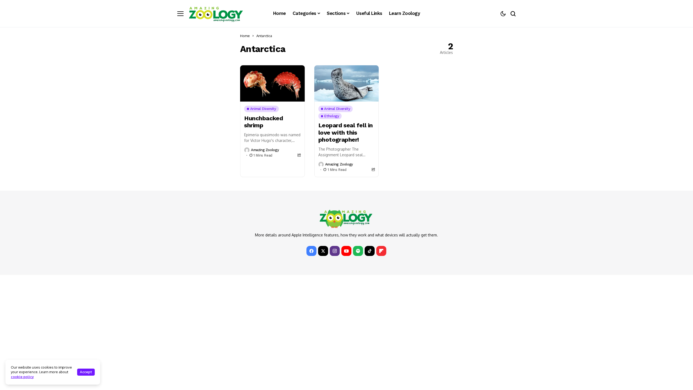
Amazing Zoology (265, 150)
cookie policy (22, 377)
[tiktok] (370, 251)
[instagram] (335, 251)
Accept (86, 372)
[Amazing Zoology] (216, 13)
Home (245, 36)
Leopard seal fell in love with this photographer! (345, 132)
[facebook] (311, 251)
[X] (323, 251)
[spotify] (358, 251)
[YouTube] (346, 251)
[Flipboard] (381, 251)
